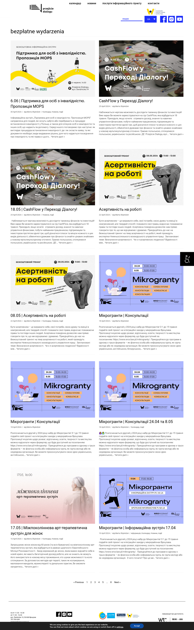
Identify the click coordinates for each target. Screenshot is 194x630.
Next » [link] (117, 582)
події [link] (61, 112)
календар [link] (75, 3)
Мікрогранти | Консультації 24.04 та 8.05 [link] (136, 421)
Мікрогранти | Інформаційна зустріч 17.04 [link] (137, 527)
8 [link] (111, 582)
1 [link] (87, 582)
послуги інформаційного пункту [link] (121, 3)
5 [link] (103, 582)
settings (120, 627)
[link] (187, 259)
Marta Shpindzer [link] (33, 112)
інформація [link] (136, 533)
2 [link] (91, 582)
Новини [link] (55, 112)
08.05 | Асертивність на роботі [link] (38, 315)
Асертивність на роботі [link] (120, 209)
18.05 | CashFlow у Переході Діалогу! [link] (44, 209)
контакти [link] (153, 3)
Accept (137, 626)
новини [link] (91, 3)
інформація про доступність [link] (172, 614)
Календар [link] (46, 112)
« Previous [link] (79, 582)
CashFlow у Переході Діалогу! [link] (126, 100)
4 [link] (99, 582)
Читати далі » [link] (58, 136)
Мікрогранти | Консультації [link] (123, 315)
